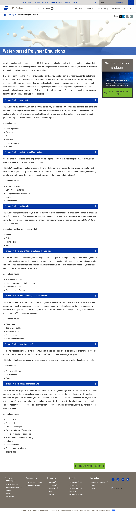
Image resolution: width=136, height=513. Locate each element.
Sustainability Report (34, 485)
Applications (10, 497)
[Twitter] (120, 16)
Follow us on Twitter (127, 479)
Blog (50, 491)
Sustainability (103, 8)
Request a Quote (75, 494)
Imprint (82, 510)
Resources (116, 8)
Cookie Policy (74, 510)
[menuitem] (78, 8)
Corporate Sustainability (35, 482)
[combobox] (107, 2)
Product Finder (26, 2)
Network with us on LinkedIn (122, 479)
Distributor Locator (76, 488)
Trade (93, 488)
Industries (90, 8)
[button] (131, 2)
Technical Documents (41, 2)
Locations (73, 491)
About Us (127, 8)
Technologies (12, 15)
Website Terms (54, 510)
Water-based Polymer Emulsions (28, 15)
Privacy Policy (65, 510)
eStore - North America (98, 482)
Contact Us (73, 485)
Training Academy (56, 2)
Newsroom (52, 488)
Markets (8, 494)
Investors (67, 2)
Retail (93, 485)
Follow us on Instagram (117, 479)
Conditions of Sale (76, 482)
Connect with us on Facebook (113, 479)
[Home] (5, 15)
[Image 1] (117, 488)
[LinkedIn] (123, 16)
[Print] (131, 16)
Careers (75, 2)
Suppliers (52, 494)
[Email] (127, 16)
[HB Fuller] (13, 8)
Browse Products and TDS (91, 466)
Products (78, 8)
